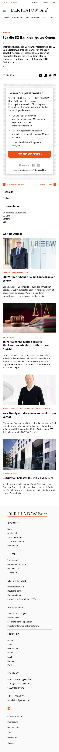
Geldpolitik (17, 17)
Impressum (12, 722)
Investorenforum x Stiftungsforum (23, 626)
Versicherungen (32, 17)
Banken (6, 17)
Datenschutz (13, 727)
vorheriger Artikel (16, 184)
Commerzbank (14, 595)
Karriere (11, 665)
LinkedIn (8, 708)
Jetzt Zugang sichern (29, 154)
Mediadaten (13, 648)
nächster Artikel (44, 184)
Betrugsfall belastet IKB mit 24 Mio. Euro (28, 478)
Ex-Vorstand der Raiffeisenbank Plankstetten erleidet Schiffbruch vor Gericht (26, 345)
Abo (54, 2)
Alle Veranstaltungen (17, 613)
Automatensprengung (17, 564)
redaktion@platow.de (18, 700)
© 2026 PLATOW (14, 716)
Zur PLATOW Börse (10, 2)
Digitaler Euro (13, 568)
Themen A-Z (13, 560)
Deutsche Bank (14, 591)
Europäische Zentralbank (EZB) (21, 599)
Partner (10, 652)
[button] (40, 75)
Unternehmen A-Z (15, 586)
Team (9, 644)
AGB (9, 732)
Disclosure (12, 737)
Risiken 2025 (13, 617)
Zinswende (12, 572)
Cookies (10, 743)
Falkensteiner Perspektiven (19, 621)
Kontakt (10, 661)
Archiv (10, 640)
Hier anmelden (40, 170)
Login (45, 2)
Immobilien (12, 545)
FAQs (9, 656)
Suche (35, 2)
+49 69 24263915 (16, 696)
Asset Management (16, 541)
